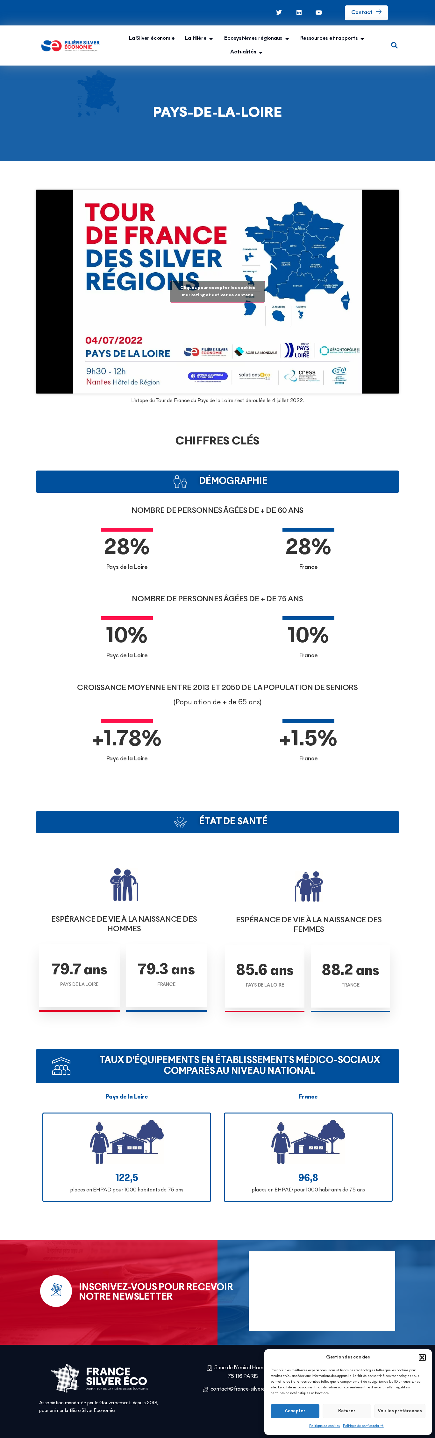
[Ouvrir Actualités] (260, 52)
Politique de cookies (324, 1426)
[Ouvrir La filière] (211, 38)
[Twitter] (279, 12)
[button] (422, 1357)
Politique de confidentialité (363, 1426)
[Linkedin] (299, 12)
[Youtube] (319, 12)
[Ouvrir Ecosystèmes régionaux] (287, 38)
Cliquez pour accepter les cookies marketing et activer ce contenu (217, 291)
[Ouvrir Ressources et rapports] (362, 38)
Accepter (295, 1411)
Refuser (346, 1411)
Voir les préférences (400, 1411)
